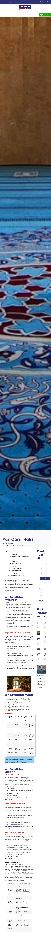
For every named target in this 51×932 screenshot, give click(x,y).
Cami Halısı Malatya (46, 654)
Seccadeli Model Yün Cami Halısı (16, 565)
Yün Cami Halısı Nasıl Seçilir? (15, 573)
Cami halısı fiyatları (9, 758)
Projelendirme (25, 13)
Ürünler (18, 13)
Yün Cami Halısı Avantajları (12, 554)
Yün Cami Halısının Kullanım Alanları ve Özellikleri (20, 556)
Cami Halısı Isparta (39, 654)
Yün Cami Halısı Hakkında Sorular (14, 570)
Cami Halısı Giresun (46, 622)
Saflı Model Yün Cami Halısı (15, 563)
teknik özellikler (25, 867)
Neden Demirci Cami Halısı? (15, 572)
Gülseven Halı (6, 545)
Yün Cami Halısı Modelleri (12, 561)
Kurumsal (12, 13)
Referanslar (33, 13)
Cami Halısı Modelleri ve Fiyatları (17, 545)
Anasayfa (5, 13)
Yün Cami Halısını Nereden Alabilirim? (17, 575)
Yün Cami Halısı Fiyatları (12, 558)
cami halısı (39, 677)
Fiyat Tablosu (12, 559)
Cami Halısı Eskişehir (39, 622)
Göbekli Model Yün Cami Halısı (16, 566)
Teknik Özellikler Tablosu (17, 568)
